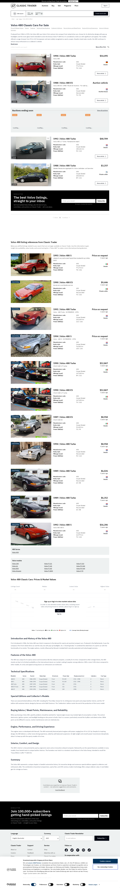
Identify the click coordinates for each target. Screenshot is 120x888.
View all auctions (102, 110)
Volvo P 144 (48, 566)
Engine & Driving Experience (90, 28)
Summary (13, 30)
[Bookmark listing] (48, 55)
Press (12, 856)
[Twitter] (72, 850)
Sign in (105, 5)
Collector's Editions (56, 28)
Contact (29, 849)
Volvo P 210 (80, 563)
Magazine (67, 6)
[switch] (50, 884)
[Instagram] (83, 850)
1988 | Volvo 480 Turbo (64, 165)
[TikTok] (89, 850)
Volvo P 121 (48, 563)
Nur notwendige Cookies (105, 867)
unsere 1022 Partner (34, 863)
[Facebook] (66, 850)
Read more (14, 44)
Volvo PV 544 (80, 568)
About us (13, 849)
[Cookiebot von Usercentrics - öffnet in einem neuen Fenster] (11, 884)
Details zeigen (93, 884)
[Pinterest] (77, 850)
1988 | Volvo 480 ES (63, 82)
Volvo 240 (15, 563)
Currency (47, 834)
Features (32, 28)
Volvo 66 (15, 566)
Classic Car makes (50, 856)
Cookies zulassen (105, 861)
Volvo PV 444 (80, 566)
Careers (13, 853)
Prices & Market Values (17, 28)
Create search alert (100, 13)
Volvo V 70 (79, 571)
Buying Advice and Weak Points (72, 28)
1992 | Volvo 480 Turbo (64, 138)
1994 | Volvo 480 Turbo (64, 55)
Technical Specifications (43, 28)
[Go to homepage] (23, 5)
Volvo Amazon (16, 571)
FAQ (28, 856)
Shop (45, 849)
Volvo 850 (15, 568)
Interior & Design (104, 28)
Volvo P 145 (48, 568)
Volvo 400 (15, 552)
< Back (12, 19)
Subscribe (101, 201)
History (27, 28)
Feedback (30, 853)
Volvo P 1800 (48, 571)
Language (14, 834)
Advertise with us (49, 853)
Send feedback (60, 790)
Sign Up (59, 614)
